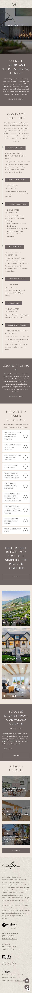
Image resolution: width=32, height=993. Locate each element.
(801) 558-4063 (8, 936)
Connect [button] (16, 577)
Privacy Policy (21, 980)
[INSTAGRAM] (9, 963)
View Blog (16, 850)
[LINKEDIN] (14, 963)
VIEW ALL (16, 755)
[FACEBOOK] (4, 963)
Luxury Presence (9, 977)
